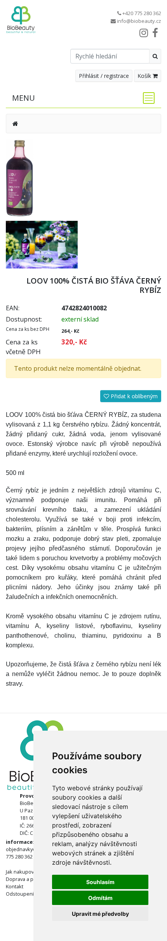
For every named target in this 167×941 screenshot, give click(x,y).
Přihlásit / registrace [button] (104, 75)
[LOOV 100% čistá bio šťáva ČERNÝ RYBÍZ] (19, 177)
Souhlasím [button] (100, 882)
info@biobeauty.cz (139, 20)
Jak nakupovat (22, 871)
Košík (145, 75)
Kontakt (14, 886)
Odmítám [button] (100, 898)
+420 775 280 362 (141, 13)
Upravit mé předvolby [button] (100, 913)
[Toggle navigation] (146, 98)
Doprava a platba (25, 879)
